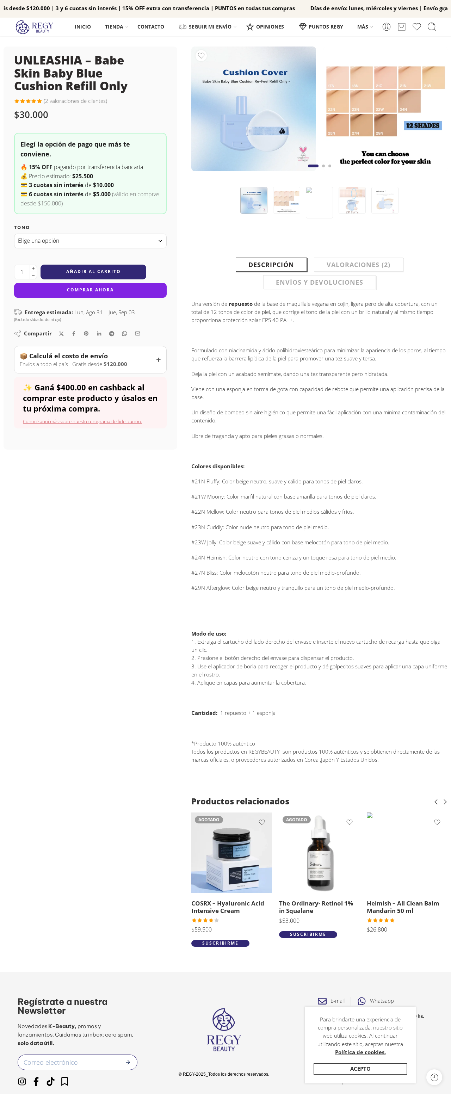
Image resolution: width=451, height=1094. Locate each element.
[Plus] (33, 268)
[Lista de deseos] (201, 55)
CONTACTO (150, 26)
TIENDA (114, 26)
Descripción (271, 264)
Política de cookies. (360, 1052)
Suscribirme (234, 934)
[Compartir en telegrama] (112, 333)
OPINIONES (270, 26)
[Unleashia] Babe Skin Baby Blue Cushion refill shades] (385, 109)
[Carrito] (402, 27)
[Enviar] (128, 1062)
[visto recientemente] (434, 1077)
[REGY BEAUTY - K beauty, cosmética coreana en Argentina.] (37, 27)
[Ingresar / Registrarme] (386, 27)
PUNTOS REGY (326, 26)
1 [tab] (313, 171)
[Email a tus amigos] (138, 333)
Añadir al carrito (93, 271)
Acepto (360, 1068)
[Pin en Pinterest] (86, 333)
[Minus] (33, 275)
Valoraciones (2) (358, 264)
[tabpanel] (254, 111)
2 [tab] (323, 171)
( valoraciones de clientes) (75, 101)
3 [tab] (329, 171)
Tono (22, 227)
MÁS (362, 26)
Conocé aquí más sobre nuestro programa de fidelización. (82, 421)
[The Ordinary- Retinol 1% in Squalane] (245, 852)
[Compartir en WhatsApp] (125, 333)
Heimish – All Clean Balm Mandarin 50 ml (329, 907)
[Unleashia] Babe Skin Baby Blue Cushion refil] (253, 109)
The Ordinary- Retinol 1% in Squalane (242, 907)
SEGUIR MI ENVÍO (210, 26)
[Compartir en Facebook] (73, 333)
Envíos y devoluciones (319, 282)
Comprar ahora (90, 290)
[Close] (443, 8)
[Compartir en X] (61, 333)
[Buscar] (432, 27)
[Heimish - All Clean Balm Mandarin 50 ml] (333, 852)
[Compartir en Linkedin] (99, 333)
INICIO (83, 26)
